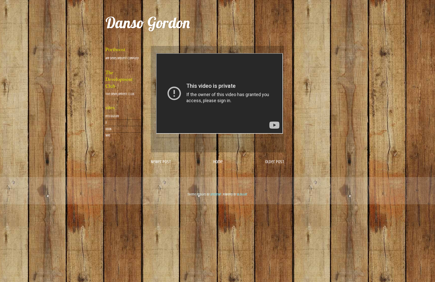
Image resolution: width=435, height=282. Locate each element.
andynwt (216, 194)
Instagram (112, 116)
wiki (107, 135)
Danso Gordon (147, 22)
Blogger (242, 194)
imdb (108, 129)
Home (218, 161)
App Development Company (122, 58)
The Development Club (119, 94)
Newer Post (161, 161)
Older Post (274, 161)
